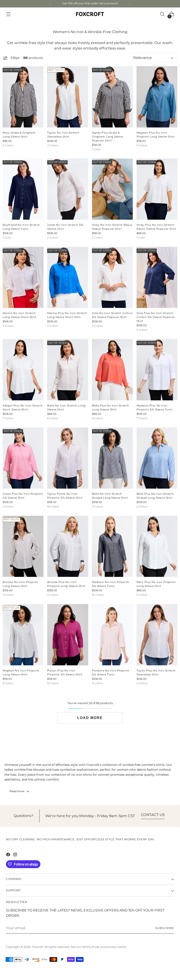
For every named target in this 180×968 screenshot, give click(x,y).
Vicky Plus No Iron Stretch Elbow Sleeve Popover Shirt (156, 227)
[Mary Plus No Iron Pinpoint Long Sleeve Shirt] (157, 546)
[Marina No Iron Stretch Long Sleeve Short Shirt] (23, 277)
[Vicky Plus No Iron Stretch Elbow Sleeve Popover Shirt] (157, 189)
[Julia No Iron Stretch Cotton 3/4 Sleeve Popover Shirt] (112, 277)
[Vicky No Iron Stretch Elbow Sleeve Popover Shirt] (112, 189)
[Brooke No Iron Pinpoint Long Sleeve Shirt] (23, 546)
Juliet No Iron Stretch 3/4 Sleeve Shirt (65, 227)
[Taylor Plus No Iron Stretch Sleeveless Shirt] (157, 634)
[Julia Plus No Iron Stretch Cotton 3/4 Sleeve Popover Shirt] (157, 277)
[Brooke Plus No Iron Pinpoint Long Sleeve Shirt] (67, 546)
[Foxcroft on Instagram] (15, 855)
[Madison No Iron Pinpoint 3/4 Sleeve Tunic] (112, 546)
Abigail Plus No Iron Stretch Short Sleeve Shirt (23, 408)
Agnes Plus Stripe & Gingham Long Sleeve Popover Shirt (107, 137)
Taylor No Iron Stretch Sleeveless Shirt (63, 135)
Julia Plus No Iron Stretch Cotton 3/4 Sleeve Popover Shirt (156, 317)
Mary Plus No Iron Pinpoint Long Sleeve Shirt (156, 584)
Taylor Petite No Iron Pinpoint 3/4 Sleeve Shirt (64, 496)
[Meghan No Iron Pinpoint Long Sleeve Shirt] (23, 634)
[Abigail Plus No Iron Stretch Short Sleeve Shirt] (23, 369)
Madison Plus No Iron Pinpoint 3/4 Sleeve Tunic (155, 408)
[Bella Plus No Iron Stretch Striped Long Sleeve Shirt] (157, 458)
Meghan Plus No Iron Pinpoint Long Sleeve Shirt (156, 135)
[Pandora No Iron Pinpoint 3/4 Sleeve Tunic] (112, 634)
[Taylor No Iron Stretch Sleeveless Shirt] (67, 96)
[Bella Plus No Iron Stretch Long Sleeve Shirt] (112, 369)
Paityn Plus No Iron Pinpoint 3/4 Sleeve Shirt (64, 673)
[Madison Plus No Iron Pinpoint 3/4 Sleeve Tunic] (157, 369)
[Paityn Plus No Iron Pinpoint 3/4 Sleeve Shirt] (67, 634)
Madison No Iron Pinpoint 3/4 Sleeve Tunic (110, 584)
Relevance (142, 58)
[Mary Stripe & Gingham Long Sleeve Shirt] (23, 96)
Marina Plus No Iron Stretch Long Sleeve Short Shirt (67, 315)
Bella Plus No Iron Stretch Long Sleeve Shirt (110, 408)
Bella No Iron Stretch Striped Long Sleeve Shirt (110, 496)
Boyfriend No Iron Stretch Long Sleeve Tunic (21, 227)
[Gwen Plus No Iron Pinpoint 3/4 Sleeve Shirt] (23, 458)
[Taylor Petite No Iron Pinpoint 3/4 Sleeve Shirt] (67, 458)
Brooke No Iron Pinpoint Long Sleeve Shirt (20, 584)
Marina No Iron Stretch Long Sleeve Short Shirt (19, 315)
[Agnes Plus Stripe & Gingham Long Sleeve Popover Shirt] (112, 96)
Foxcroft (37, 947)
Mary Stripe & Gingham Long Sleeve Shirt (19, 135)
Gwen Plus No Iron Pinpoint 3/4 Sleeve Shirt (23, 496)
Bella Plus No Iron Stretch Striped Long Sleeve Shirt (155, 496)
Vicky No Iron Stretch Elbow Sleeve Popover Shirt (112, 227)
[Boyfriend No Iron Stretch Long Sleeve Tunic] (23, 189)
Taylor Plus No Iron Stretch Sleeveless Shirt (156, 673)
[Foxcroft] (90, 14)
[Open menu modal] (8, 14)
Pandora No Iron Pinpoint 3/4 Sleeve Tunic (110, 673)
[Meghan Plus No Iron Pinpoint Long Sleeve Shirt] (157, 96)
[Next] (130, 3)
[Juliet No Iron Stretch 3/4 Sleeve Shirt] (67, 189)
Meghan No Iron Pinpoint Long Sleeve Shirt (21, 673)
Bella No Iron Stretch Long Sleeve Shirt (66, 408)
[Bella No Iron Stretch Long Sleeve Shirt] (67, 369)
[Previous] (50, 3)
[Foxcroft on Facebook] (8, 855)
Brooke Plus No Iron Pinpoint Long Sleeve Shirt (66, 584)
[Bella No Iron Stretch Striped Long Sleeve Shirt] (112, 458)
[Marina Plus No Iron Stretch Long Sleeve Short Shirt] (67, 277)
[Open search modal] (162, 14)
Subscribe (164, 928)
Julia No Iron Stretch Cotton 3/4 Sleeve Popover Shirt (112, 315)
